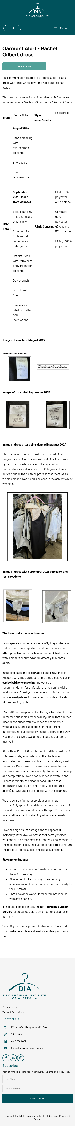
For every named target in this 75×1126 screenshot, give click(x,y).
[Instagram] (20, 1057)
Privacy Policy (9, 1006)
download (8, 65)
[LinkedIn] (13, 1057)
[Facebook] (5, 1057)
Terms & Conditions (13, 1012)
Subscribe (37, 1098)
